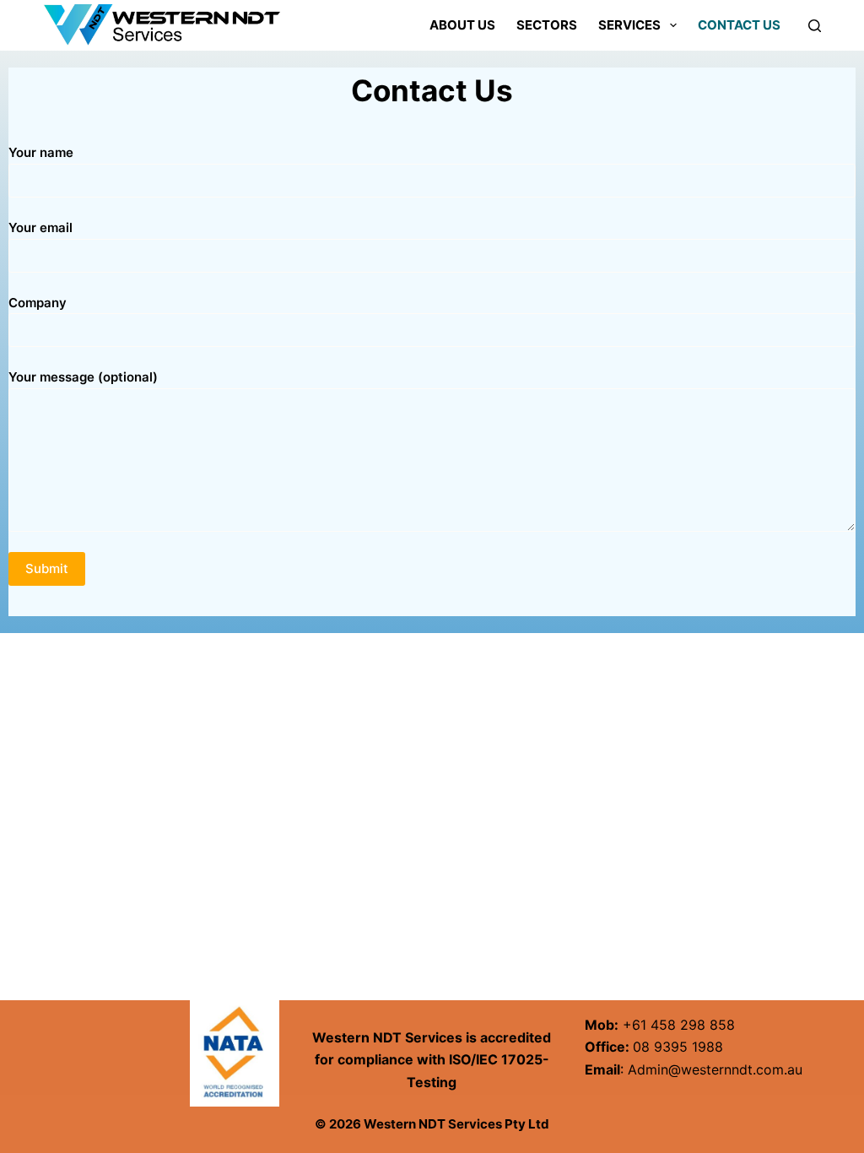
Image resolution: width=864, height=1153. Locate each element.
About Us (462, 25)
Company (37, 303)
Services (629, 25)
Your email (40, 227)
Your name (40, 152)
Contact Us (739, 25)
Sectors (546, 25)
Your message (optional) (83, 377)
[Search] (814, 25)
